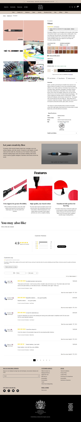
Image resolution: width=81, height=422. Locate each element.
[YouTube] (13, 390)
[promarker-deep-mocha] (64, 52)
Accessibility (44, 378)
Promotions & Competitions (67, 376)
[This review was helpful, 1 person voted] (73, 292)
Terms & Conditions (65, 371)
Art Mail (26, 7)
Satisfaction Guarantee (66, 380)
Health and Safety (51, 133)
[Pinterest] (17, 390)
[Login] (70, 7)
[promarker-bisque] (56, 48)
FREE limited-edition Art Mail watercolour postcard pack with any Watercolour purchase (40, 1)
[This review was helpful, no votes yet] (73, 307)
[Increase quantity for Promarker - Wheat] (55, 70)
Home (4, 15)
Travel (42, 382)
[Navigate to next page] (49, 360)
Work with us (44, 376)
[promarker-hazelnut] (68, 52)
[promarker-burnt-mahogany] (56, 52)
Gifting (60, 12)
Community (12, 7)
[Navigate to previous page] (31, 360)
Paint (13, 12)
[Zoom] (20, 23)
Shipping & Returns (45, 372)
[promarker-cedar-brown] (76, 52)
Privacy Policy (64, 372)
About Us (6, 7)
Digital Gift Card (44, 374)
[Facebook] (4, 390)
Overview (49, 82)
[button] (59, 153)
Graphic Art (20, 12)
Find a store (44, 390)
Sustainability (44, 380)
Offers (66, 12)
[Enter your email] (38, 376)
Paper (33, 12)
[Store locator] (75, 7)
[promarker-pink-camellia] (60, 48)
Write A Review (61, 246)
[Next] (57, 1)
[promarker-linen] (68, 48)
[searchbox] (8, 273)
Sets (55, 12)
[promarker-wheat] (49, 52)
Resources (19, 7)
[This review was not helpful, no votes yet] (75, 292)
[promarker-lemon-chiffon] (49, 48)
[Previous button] (3, 196)
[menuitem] (6, 7)
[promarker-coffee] (72, 52)
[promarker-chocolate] (60, 52)
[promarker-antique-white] (72, 48)
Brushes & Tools (47, 12)
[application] (59, 154)
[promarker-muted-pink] (53, 52)
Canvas (39, 12)
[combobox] (21, 273)
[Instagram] (9, 390)
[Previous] (24, 1)
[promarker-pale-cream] (53, 48)
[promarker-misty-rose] (64, 48)
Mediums (27, 12)
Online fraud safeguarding (46, 383)
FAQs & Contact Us (45, 371)
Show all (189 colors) (54, 55)
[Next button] (77, 196)
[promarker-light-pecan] (76, 48)
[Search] (72, 7)
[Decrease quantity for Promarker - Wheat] (49, 70)
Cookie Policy (64, 374)
